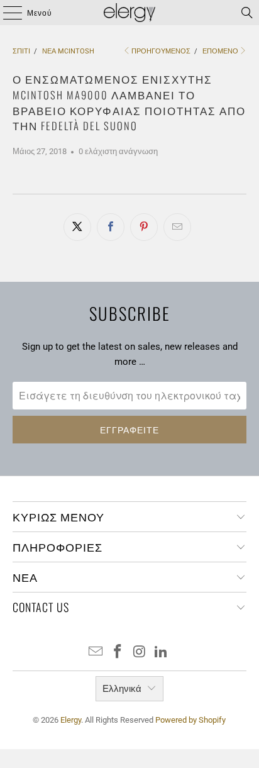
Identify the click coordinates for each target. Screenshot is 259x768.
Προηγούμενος (160, 51)
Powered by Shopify (190, 720)
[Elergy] (129, 12)
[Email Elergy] (96, 652)
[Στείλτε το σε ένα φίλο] (177, 227)
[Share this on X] (77, 227)
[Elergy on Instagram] (139, 652)
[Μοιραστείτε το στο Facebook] (110, 227)
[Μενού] (6, 12)
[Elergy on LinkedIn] (161, 652)
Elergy (70, 720)
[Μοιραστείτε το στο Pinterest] (144, 227)
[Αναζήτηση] (247, 12)
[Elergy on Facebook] (118, 652)
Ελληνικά (121, 688)
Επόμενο (220, 51)
